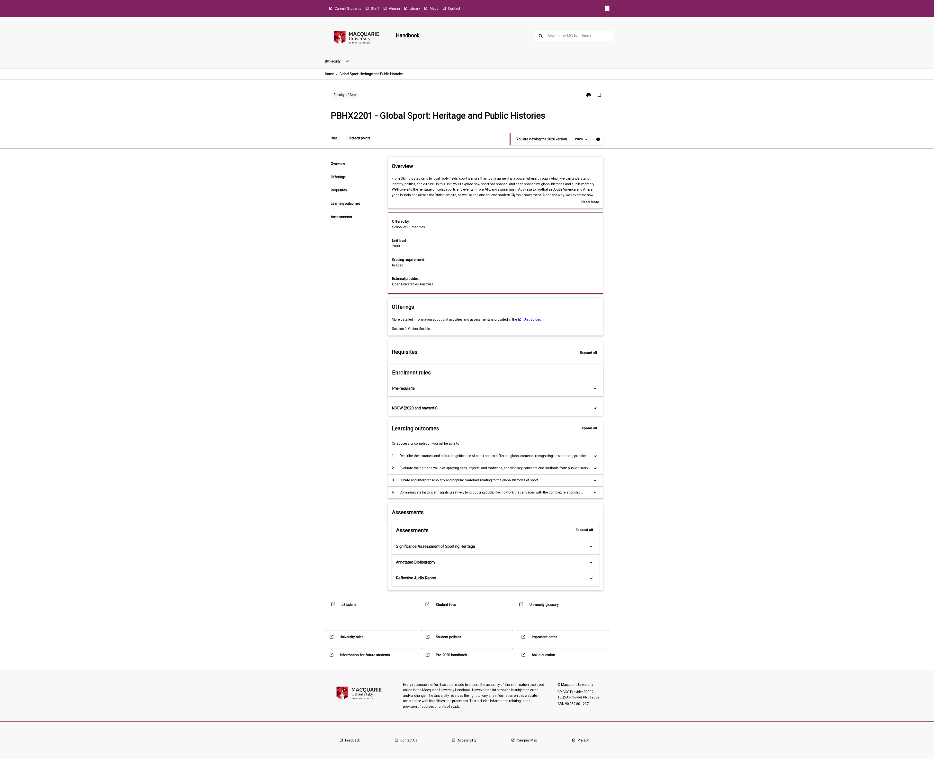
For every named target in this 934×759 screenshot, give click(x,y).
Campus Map (527, 740)
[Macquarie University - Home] (356, 38)
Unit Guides (532, 319)
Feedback (352, 740)
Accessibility (467, 740)
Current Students (348, 8)
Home (329, 74)
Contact (454, 8)
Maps (434, 8)
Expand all (588, 352)
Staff (375, 8)
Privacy (583, 740)
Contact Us (408, 740)
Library (415, 8)
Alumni (394, 8)
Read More (590, 202)
